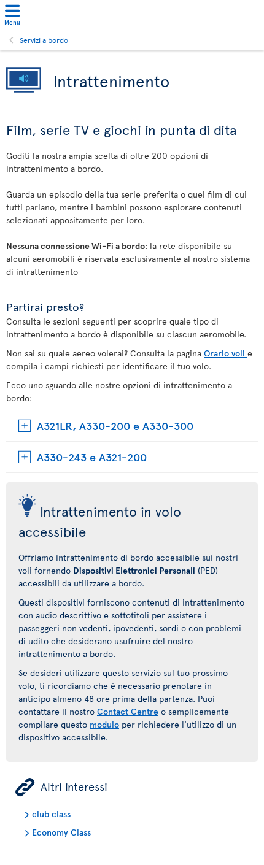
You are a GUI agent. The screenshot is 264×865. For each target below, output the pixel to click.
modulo (104, 724)
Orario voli (225, 353)
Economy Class (61, 832)
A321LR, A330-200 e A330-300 (115, 425)
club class (51, 814)
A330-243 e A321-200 (92, 456)
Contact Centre (127, 711)
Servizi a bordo (44, 40)
